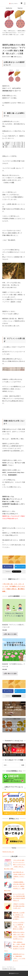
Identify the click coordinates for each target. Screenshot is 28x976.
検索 (22, 765)
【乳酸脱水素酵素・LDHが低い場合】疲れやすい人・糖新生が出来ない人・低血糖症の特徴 (14, 886)
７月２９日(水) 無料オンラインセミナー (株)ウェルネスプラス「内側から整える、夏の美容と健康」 (14, 864)
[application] (14, 749)
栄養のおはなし (17, 56)
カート (4, 967)
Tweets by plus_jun (8, 851)
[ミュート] (21, 755)
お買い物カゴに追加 (10, 634)
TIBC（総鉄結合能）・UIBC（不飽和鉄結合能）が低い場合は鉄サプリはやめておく (14, 946)
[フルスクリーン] (23, 755)
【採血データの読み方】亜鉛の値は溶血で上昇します (18, 906)
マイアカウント (10, 967)
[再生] (4, 755)
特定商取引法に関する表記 (9, 969)
